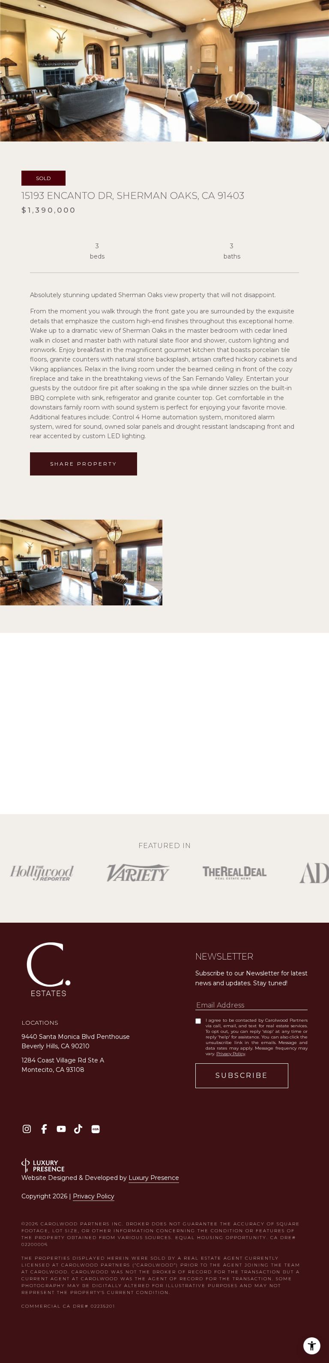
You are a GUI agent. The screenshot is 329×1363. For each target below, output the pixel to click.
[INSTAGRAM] (26, 1129)
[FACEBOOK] (44, 1129)
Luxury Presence (154, 1178)
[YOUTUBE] (61, 1129)
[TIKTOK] (78, 1129)
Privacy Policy (230, 1053)
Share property (83, 463)
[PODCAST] (95, 1129)
